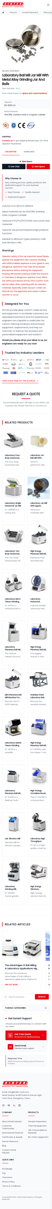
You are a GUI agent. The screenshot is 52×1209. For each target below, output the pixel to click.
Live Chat (15, 166)
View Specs (39, 166)
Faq (3, 1173)
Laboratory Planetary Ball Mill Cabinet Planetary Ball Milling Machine (13, 648)
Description (10, 152)
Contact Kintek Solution (9, 1151)
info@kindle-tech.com (18, 1092)
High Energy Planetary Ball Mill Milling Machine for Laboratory (38, 552)
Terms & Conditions (11, 1186)
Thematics (7, 1177)
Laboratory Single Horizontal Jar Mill (13, 504)
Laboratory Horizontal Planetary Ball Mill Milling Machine (38, 600)
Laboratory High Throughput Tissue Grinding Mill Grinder (37, 840)
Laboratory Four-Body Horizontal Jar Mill (13, 456)
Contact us (7, 140)
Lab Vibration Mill (12, 838)
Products (13, 12)
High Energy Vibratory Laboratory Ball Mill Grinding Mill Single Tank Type (38, 887)
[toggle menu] (48, 4)
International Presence (12, 1132)
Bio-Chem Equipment (38, 1137)
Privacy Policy (8, 1181)
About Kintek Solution (12, 1121)
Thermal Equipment (37, 1125)
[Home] (3, 12)
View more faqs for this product (18, 380)
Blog (4, 1145)
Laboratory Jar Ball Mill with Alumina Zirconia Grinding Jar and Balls (38, 456)
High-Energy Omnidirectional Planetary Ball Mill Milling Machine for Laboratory (38, 792)
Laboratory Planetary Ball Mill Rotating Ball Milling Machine (13, 792)
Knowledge (7, 1168)
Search (42, 996)
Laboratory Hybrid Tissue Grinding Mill (13, 744)
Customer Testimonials (8, 1127)
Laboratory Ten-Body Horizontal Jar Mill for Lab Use (12, 552)
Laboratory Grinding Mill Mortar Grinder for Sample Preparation (11, 887)
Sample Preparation (30, 12)
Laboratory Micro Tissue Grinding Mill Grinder (13, 600)
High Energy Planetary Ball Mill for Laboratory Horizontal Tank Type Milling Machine (38, 744)
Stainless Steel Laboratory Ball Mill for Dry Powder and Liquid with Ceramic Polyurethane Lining (38, 696)
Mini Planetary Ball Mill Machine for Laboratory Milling (13, 696)
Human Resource (10, 1141)
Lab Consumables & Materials (37, 1131)
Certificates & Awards (12, 1137)
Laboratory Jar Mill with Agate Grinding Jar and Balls (38, 504)
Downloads (29, 152)
